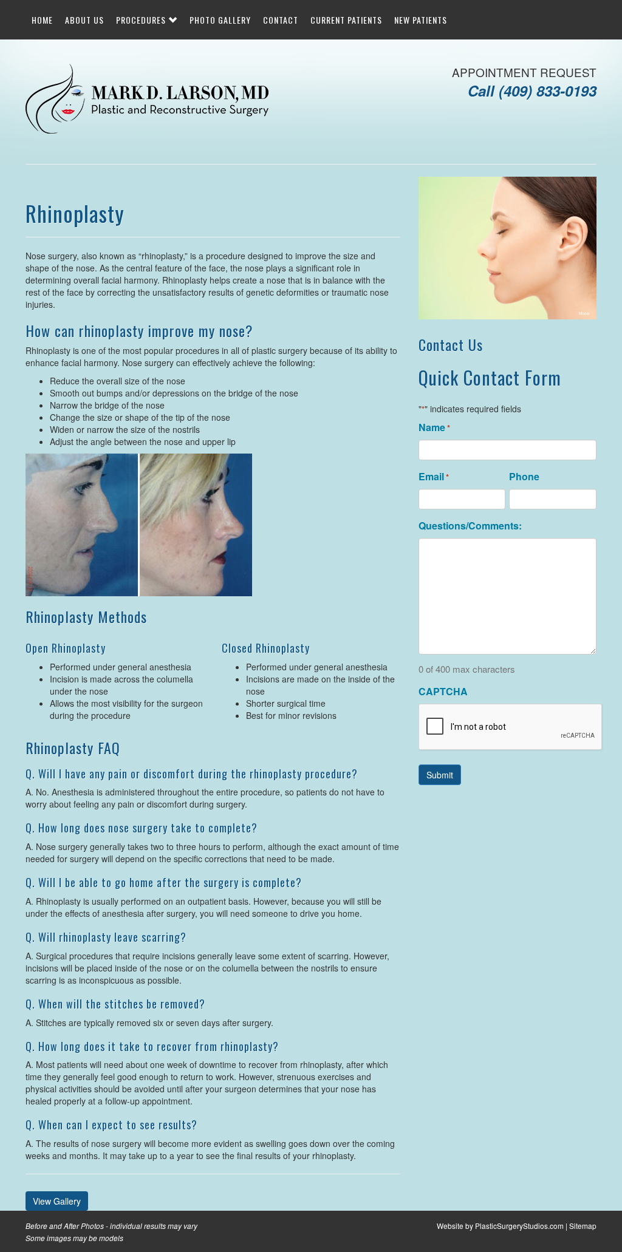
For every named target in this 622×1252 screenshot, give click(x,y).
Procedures (142, 19)
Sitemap (582, 1225)
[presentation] (511, 727)
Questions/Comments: (470, 525)
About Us (84, 19)
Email (434, 476)
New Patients (420, 19)
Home (42, 19)
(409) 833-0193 (547, 90)
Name (434, 427)
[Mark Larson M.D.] (147, 100)
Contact (280, 19)
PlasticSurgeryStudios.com (519, 1225)
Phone (524, 476)
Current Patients (346, 19)
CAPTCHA (443, 691)
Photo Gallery (220, 19)
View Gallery (57, 1201)
